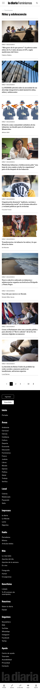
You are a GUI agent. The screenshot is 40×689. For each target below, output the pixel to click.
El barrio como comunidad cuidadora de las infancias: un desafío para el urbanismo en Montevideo (18, 127)
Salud (4, 475)
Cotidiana (5, 437)
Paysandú (5, 500)
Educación (6, 450)
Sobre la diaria (7, 606)
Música (4, 540)
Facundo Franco (6, 209)
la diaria (5, 515)
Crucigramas (6, 577)
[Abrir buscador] (37, 3)
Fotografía (6, 570)
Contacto (5, 666)
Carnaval (5, 431)
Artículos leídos (7, 544)
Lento (4, 522)
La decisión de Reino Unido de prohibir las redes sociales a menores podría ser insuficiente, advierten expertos (18, 369)
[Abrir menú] (3, 2)
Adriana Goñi (5, 132)
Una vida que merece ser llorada (14, 294)
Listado (4, 589)
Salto (4, 503)
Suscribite (8, 402)
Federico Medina (7, 55)
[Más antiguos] (33, 383)
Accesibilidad (7, 660)
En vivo (4, 565)
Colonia (4, 494)
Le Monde (5, 519)
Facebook (5, 638)
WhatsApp (6, 631)
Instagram (5, 635)
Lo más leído (6, 556)
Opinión (5, 469)
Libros (4, 462)
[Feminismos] (25, 3)
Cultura (4, 440)
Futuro (4, 456)
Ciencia (4, 434)
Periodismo (6, 537)
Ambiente (5, 427)
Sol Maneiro (5, 247)
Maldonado (6, 497)
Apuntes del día (8, 559)
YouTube (5, 628)
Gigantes (5, 525)
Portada (5, 415)
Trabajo (4, 478)
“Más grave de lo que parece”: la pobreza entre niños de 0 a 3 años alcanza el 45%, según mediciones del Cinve (19, 50)
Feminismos (8, 10)
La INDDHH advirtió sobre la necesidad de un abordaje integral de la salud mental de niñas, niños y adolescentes (19, 90)
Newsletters (6, 622)
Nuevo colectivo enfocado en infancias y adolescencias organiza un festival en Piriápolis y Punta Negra (20, 282)
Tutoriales (5, 656)
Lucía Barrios (6, 374)
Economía (5, 447)
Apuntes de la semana (10, 562)
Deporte (5, 443)
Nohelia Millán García (8, 297)
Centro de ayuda (8, 653)
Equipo (4, 610)
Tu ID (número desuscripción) (8, 593)
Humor (4, 574)
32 (28, 384)
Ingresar (8, 397)
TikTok (4, 641)
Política (4, 472)
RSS (3, 625)
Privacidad (6, 663)
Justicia (4, 459)
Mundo (4, 466)
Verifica (4, 482)
